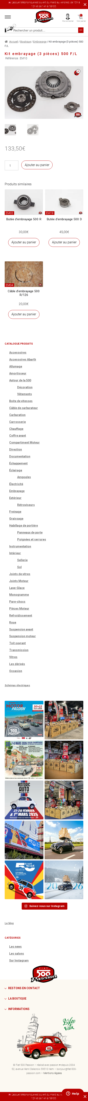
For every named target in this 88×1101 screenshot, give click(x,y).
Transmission (18, 650)
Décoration (25, 387)
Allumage (15, 366)
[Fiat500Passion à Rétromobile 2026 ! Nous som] (24, 840)
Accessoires (17, 352)
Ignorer (84, 4)
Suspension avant (21, 629)
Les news (15, 946)
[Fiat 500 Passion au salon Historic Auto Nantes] (64, 760)
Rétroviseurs (26, 505)
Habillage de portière (23, 525)
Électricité (16, 484)
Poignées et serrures (31, 539)
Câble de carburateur (23, 408)
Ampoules (24, 477)
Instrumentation (20, 546)
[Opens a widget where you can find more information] (72, 1094)
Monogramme (19, 594)
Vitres (13, 657)
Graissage (16, 518)
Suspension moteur (22, 636)
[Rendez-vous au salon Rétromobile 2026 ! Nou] (24, 880)
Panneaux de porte (30, 532)
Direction (15, 449)
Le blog (9, 923)
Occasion (15, 671)
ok (80, 30)
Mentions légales (52, 1073)
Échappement (18, 463)
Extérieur (15, 498)
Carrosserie (17, 422)
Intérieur (15, 553)
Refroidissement (20, 615)
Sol (19, 567)
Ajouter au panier (37, 165)
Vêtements (24, 394)
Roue (12, 622)
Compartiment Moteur (24, 442)
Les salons (16, 953)
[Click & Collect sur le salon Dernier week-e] (64, 840)
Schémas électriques (17, 685)
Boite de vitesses (21, 401)
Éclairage (15, 470)
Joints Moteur (18, 581)
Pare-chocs (17, 601)
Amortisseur (17, 373)
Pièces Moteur (19, 608)
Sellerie (22, 560)
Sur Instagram (19, 960)
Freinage (15, 511)
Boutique (25, 41)
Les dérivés (17, 664)
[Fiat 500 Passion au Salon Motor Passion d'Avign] (24, 720)
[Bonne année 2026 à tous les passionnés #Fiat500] (64, 880)
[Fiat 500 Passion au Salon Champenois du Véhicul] (64, 720)
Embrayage (39, 41)
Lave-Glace (17, 588)
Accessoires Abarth (22, 359)
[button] (77, 72)
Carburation (17, 415)
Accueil (13, 41)
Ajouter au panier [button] (23, 242)
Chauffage (16, 428)
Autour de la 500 (20, 380)
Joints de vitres (19, 574)
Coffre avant (17, 435)
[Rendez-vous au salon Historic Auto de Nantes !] (24, 800)
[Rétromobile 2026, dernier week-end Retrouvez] (64, 800)
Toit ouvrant (17, 643)
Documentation (19, 456)
